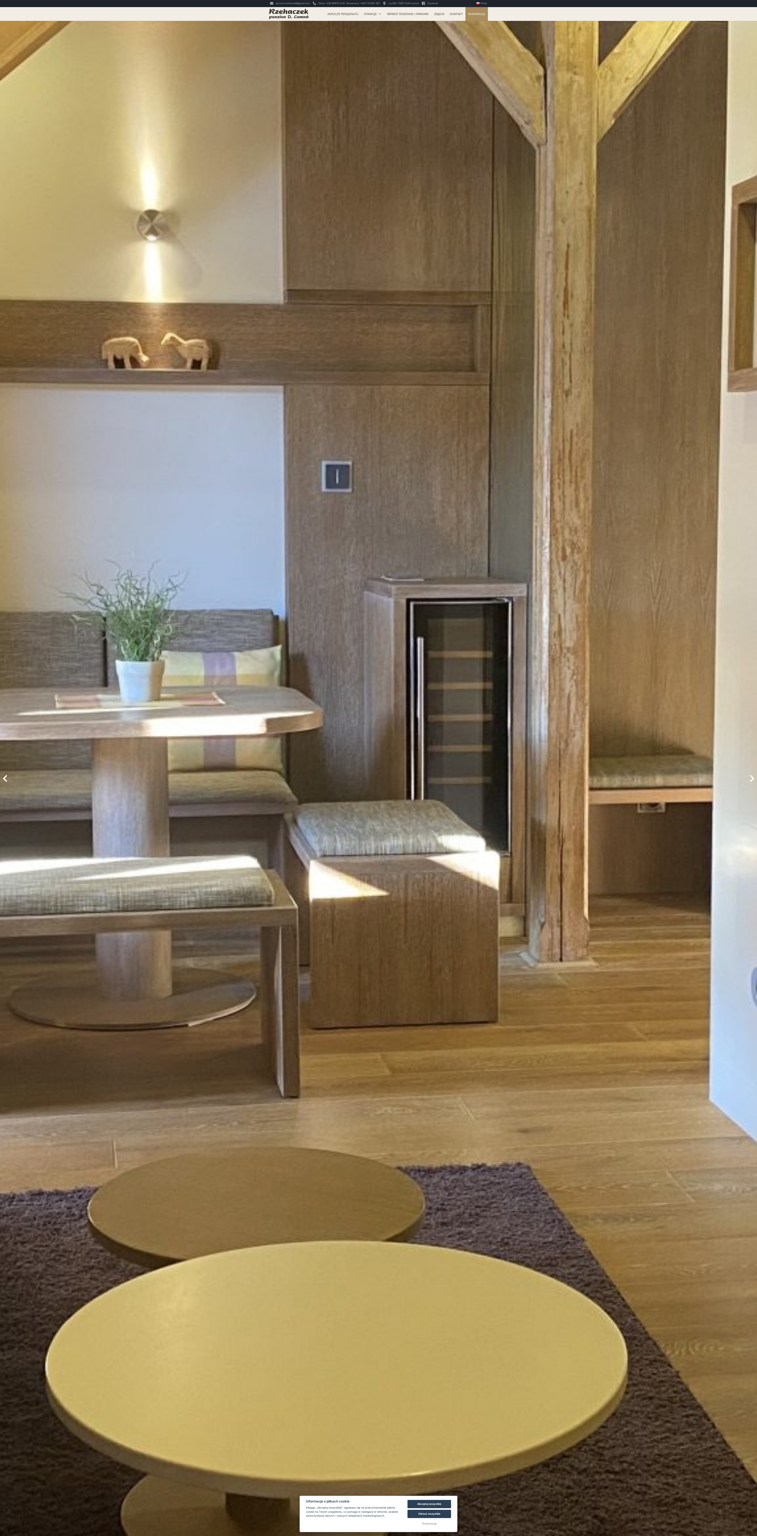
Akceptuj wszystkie (429, 1503)
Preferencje (429, 1523)
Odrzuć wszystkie (429, 1513)
